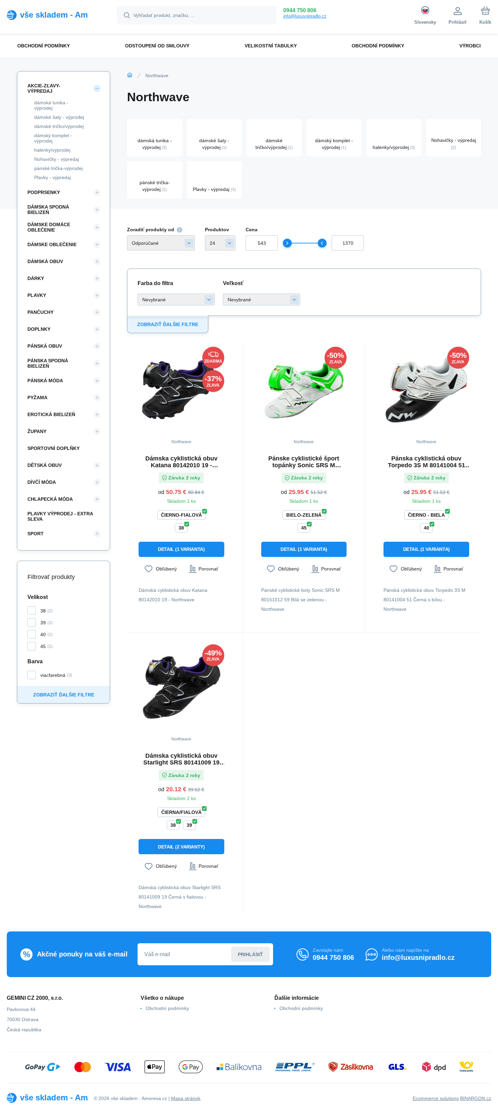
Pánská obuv (44, 346)
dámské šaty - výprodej (59, 117)
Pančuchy (40, 312)
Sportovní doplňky (53, 448)
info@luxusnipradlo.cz (305, 16)
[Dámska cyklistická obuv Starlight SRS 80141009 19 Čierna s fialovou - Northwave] (181, 687)
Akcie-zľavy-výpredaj (43, 88)
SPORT (35, 533)
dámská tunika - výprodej (51, 105)
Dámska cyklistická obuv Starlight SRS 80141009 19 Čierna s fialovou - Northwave (181, 759)
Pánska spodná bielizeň (47, 363)
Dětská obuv (44, 465)
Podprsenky (43, 192)
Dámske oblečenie (52, 244)
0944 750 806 (299, 10)
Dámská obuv (45, 261)
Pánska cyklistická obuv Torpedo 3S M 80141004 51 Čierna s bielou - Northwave (426, 462)
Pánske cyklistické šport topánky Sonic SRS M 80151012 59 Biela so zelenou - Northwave (303, 462)
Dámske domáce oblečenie (48, 227)
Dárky (35, 278)
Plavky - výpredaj (52, 177)
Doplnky (38, 329)
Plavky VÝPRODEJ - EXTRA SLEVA (60, 516)
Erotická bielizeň (51, 414)
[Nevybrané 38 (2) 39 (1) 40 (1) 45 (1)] (261, 299)
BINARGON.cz (475, 1098)
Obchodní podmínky (167, 1008)
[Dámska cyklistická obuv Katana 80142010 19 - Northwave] (181, 389)
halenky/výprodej (52, 150)
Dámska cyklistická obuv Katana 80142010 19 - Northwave (181, 462)
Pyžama (37, 397)
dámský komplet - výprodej (53, 138)
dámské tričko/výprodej (59, 126)
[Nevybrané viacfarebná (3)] (176, 299)
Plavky (36, 295)
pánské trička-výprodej (58, 168)
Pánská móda (45, 380)
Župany (36, 431)
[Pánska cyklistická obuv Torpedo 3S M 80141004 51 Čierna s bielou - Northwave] (426, 389)
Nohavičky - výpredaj (56, 159)
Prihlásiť (250, 954)
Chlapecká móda (50, 499)
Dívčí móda (41, 482)
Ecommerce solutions (436, 1098)
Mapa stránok (186, 1098)
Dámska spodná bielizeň (48, 209)
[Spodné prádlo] (129, 75)
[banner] (53, 15)
